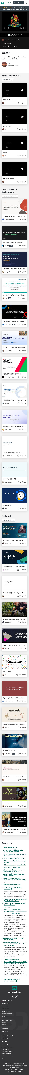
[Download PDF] (17, 46)
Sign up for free (18, 2)
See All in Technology (9, 196)
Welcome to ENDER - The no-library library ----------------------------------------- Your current (15, 911)
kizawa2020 (8, 350)
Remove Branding (6, 1053)
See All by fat (7, 79)
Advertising (5, 1038)
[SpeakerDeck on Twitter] (16, 996)
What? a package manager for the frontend (15, 855)
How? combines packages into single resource (14, 874)
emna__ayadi (8, 806)
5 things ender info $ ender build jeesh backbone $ (14, 904)
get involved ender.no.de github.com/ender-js (12, 980)
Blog (3, 1033)
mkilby (6, 780)
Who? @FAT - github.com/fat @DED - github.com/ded (13, 850)
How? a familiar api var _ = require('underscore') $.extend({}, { (15, 879)
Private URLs (5, 1045)
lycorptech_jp (8, 377)
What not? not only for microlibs (15, 865)
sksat (6, 508)
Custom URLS (5, 1049)
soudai (6, 245)
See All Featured (8, 520)
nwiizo (6, 569)
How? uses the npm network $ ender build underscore (14, 870)
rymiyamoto (8, 482)
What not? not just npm (12, 867)
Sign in (9, 2)
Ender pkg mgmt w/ (10, 847)
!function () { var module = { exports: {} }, (13, 888)
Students (4, 1024)
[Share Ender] (8, 46)
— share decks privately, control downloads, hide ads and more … (14, 8)
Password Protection (7, 1047)
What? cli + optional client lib (14, 858)
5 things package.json (11, 959)
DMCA (21, 1069)
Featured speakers (7, 1013)
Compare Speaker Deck (8, 1035)
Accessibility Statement (14, 1071)
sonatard (7, 596)
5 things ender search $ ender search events (14, 938)
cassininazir (8, 622)
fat (9, 63)
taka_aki (7, 272)
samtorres (7, 543)
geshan (6, 727)
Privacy (16, 1069)
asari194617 (8, 455)
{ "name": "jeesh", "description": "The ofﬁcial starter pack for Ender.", (15, 962)
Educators (4, 1022)
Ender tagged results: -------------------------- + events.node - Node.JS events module (15, 943)
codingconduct (9, 832)
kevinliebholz (8, 701)
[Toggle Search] (26, 2)
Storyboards (5, 1008)
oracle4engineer (9, 219)
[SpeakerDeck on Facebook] (12, 996)
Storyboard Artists (7, 1020)
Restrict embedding (7, 1056)
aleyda (6, 648)
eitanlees (7, 674)
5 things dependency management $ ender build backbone (15, 900)
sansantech (8, 324)
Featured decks (6, 1011)
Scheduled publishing (7, 1051)
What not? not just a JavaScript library (15, 861)
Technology (7, 43)
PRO (11, 245)
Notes (3, 1058)
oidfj (6, 298)
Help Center (5, 1031)
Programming (5, 1003)
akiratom (7, 403)
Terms (11, 1069)
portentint (7, 753)
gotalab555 (8, 429)
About (7, 1069)
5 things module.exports (12, 885)
